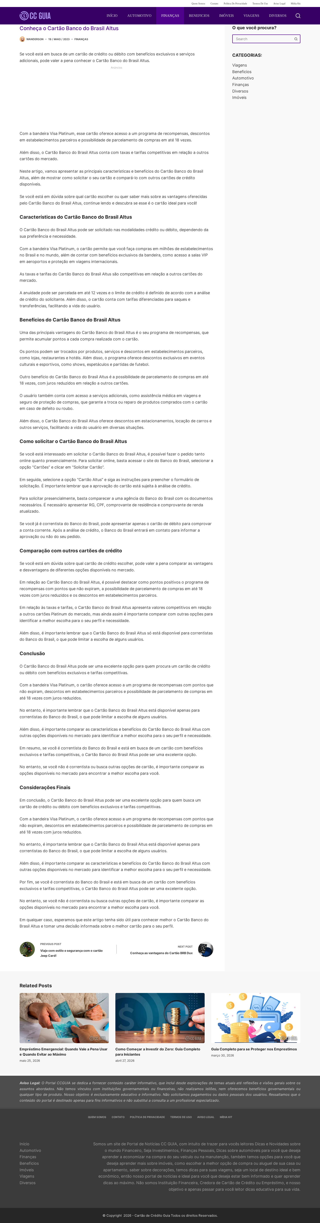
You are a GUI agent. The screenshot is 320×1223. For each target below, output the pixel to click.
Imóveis (239, 97)
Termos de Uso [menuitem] (260, 3)
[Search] (298, 15)
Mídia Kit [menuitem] (295, 3)
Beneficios (241, 71)
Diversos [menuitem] (277, 15)
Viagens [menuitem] (251, 15)
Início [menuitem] (112, 15)
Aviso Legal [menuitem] (279, 3)
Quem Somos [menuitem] (198, 3)
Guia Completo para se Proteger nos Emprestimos (254, 1049)
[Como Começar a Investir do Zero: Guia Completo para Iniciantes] (160, 1018)
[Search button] (296, 38)
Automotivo (243, 78)
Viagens (239, 65)
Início (24, 1144)
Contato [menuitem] (214, 3)
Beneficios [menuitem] (199, 15)
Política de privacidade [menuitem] (235, 3)
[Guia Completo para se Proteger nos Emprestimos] (255, 1018)
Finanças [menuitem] (170, 15)
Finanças (81, 39)
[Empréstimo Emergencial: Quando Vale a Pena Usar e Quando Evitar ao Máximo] (64, 1018)
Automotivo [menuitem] (139, 15)
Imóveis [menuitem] (226, 15)
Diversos (240, 91)
